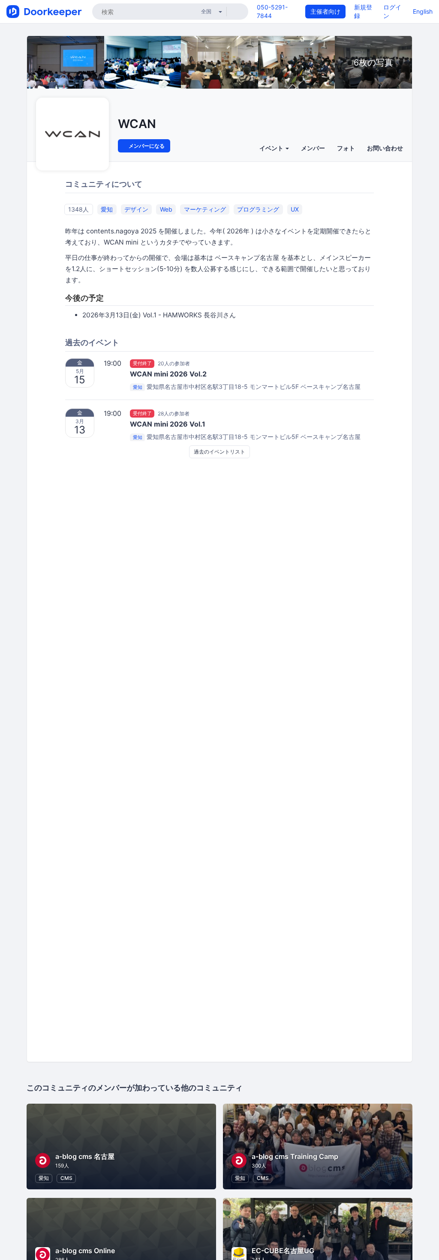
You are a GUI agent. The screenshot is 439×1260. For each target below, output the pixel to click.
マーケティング (205, 209)
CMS (66, 1178)
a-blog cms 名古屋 (84, 1156)
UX (295, 209)
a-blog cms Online (85, 1250)
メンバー (313, 148)
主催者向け (325, 11)
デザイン (136, 209)
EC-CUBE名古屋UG (283, 1250)
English (423, 11)
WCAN (137, 123)
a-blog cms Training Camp (295, 1156)
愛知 (107, 209)
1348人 (78, 209)
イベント (272, 148)
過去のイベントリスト (219, 451)
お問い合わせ (385, 148)
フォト (346, 148)
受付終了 (142, 363)
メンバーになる (146, 146)
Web (166, 209)
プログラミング (258, 209)
